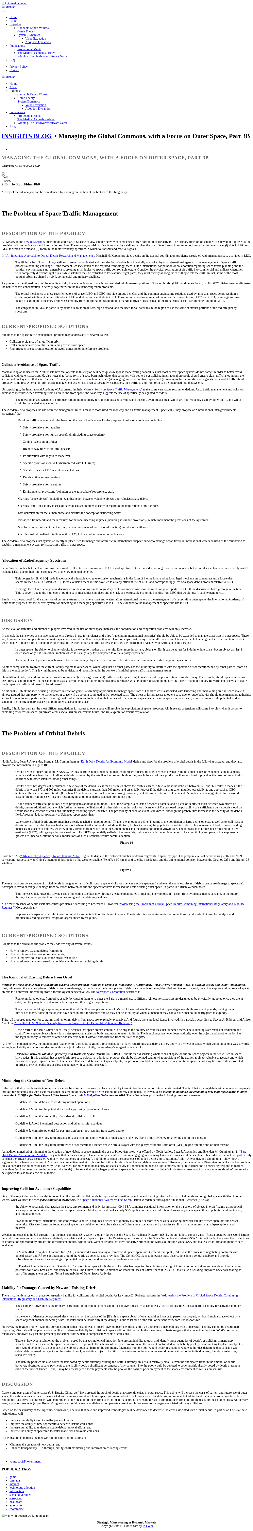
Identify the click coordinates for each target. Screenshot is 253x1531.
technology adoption (22, 1487)
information (16, 1491)
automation (16, 1505)
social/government (29, 1461)
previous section (34, 241)
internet (14, 1484)
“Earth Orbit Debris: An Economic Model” (106, 761)
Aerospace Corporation (110, 991)
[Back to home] (8, 7)
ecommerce (16, 1509)
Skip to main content (14, 3)
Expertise (15, 24)
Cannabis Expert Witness (33, 27)
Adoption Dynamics (38, 42)
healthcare (15, 1501)
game (12, 1461)
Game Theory (26, 31)
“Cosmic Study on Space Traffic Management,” (112, 389)
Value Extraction (35, 38)
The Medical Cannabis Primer (36, 52)
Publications (17, 45)
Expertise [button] (15, 90)
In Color (148, 1526)
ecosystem (15, 1498)
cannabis (14, 1480)
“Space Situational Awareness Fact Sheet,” (106, 1199)
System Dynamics (28, 35)
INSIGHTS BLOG (27, 136)
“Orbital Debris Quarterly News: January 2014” (50, 856)
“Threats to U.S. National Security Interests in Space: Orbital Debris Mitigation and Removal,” (73, 1023)
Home (13, 17)
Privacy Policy (18, 66)
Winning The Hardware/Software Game (42, 56)
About (13, 20)
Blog (12, 60)
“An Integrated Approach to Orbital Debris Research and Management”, (50, 255)
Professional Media (29, 49)
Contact (14, 70)
